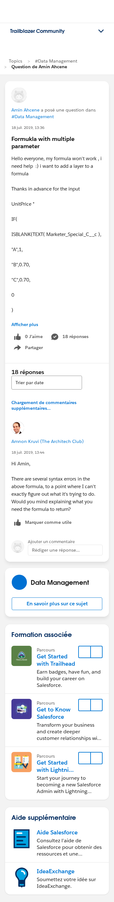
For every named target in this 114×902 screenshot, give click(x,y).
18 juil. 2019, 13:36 (27, 127)
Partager (30, 349)
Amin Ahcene (25, 110)
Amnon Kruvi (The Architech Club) (47, 441)
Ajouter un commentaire (51, 541)
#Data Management (56, 61)
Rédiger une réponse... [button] (56, 550)
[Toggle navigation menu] (101, 31)
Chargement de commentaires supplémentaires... (43, 405)
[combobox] (46, 383)
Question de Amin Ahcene (39, 67)
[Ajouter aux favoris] (84, 652)
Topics (15, 61)
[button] (57, 603)
